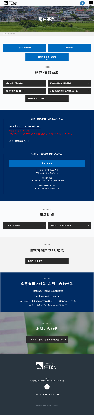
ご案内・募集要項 (13, 225)
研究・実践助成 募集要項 (60, 83)
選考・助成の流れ (17, 140)
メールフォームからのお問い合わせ (47, 339)
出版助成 (69, 47)
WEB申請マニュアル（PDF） (22, 126)
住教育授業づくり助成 (47, 57)
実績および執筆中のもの (60, 225)
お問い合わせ (40, 394)
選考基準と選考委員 (14, 83)
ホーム (5, 33)
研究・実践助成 (25, 47)
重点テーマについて (36, 98)
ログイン (48, 163)
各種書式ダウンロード (15, 91)
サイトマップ (52, 394)
